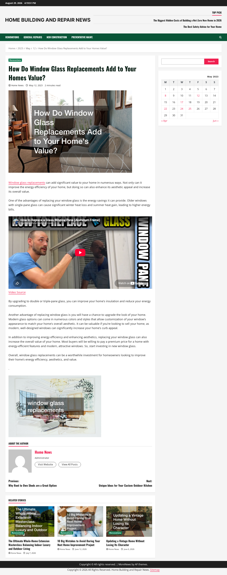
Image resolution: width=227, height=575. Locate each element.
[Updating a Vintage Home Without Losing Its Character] (129, 521)
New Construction (57, 37)
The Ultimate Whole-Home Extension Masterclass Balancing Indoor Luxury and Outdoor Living (29, 545)
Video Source (17, 292)
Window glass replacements (26, 182)
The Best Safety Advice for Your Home (202, 27)
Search (211, 61)
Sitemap (155, 569)
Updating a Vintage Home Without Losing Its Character (125, 543)
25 (190, 108)
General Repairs (33, 37)
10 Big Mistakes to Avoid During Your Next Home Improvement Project (78, 543)
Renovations (12, 37)
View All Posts (70, 464)
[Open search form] (220, 37)
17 (181, 102)
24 (181, 108)
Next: (125, 483)
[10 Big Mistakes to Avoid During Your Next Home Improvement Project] (80, 521)
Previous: (32, 483)
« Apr (164, 120)
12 (198, 95)
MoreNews (124, 564)
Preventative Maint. (82, 37)
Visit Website (45, 464)
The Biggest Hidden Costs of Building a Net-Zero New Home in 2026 (187, 20)
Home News (17, 85)
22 (165, 108)
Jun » (216, 120)
